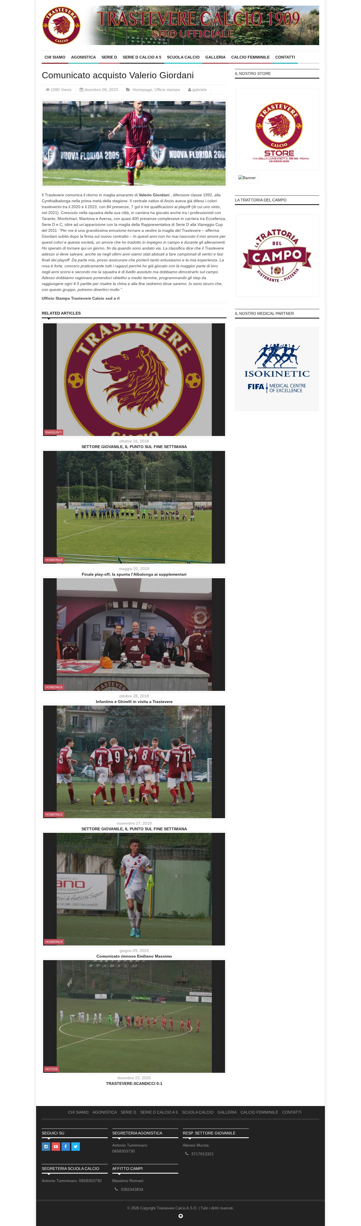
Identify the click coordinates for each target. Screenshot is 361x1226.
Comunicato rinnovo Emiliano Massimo (134, 956)
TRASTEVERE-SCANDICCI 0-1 (134, 1083)
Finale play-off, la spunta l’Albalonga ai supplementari (134, 574)
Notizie (51, 1069)
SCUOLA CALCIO (183, 57)
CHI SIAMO (55, 57)
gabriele (199, 89)
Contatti (285, 57)
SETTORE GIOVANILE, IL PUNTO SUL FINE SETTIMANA (134, 446)
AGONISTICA (83, 57)
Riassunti (53, 432)
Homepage (142, 89)
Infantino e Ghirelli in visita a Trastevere (134, 701)
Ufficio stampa (167, 89)
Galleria (215, 57)
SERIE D (109, 57)
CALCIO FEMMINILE (250, 57)
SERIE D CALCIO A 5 (142, 57)
